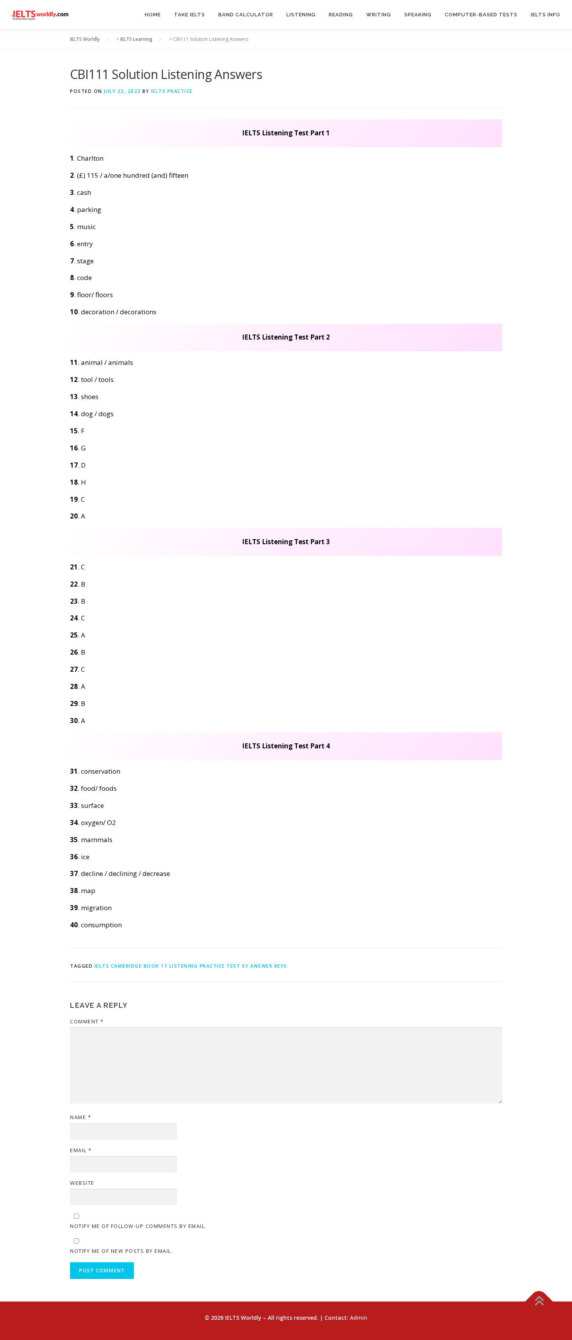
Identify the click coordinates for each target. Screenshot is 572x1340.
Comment (87, 1021)
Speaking (418, 15)
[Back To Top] (539, 1301)
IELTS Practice (172, 91)
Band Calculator (245, 15)
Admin (358, 1317)
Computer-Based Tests (481, 15)
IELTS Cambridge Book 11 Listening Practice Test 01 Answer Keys (191, 966)
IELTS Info (545, 15)
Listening (301, 15)
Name (80, 1117)
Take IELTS (189, 15)
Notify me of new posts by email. (121, 1250)
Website (82, 1182)
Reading (341, 15)
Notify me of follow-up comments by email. (138, 1226)
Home (153, 15)
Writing (378, 15)
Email (81, 1150)
